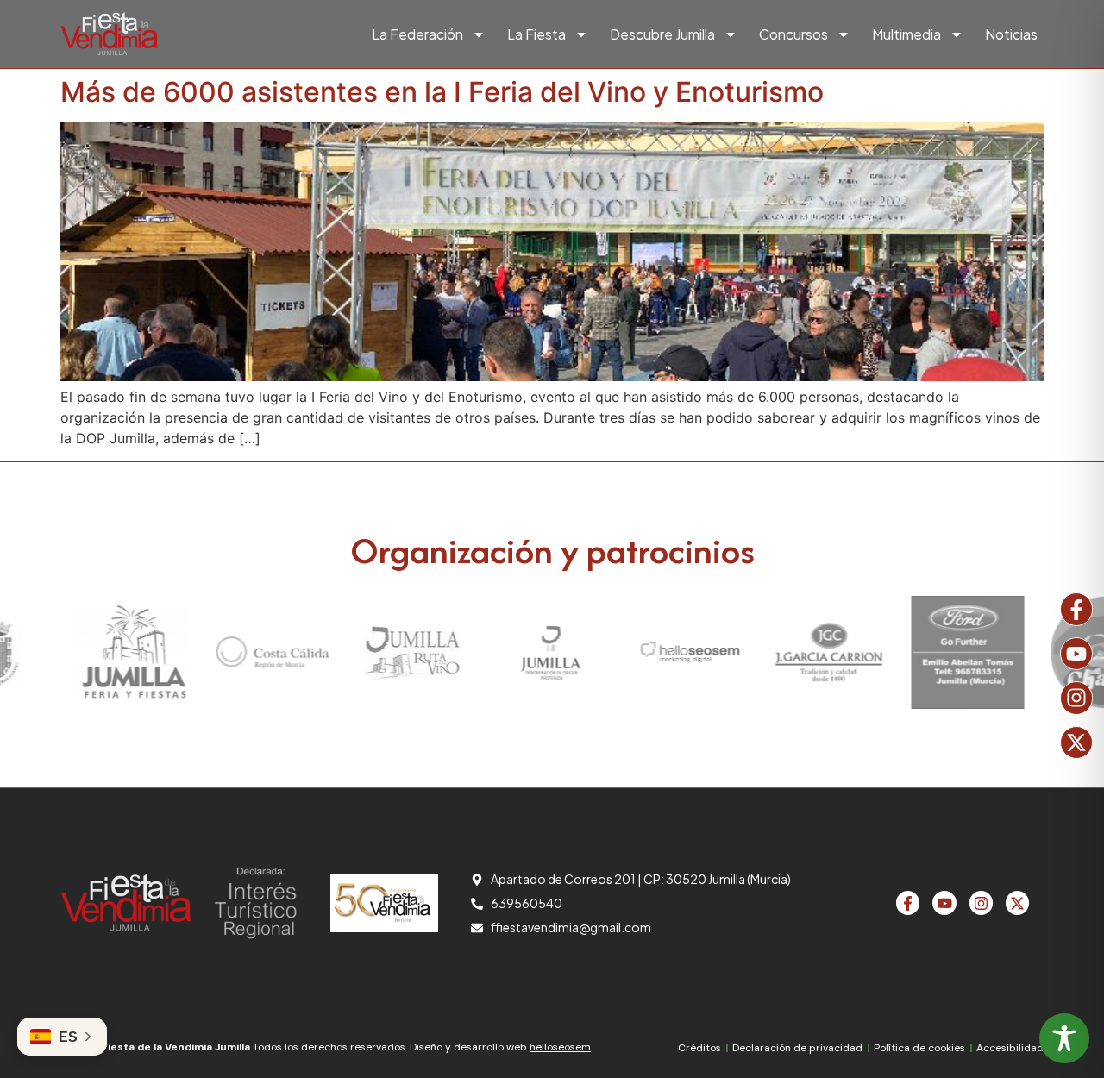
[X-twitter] (1076, 742)
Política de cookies (919, 1048)
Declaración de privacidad (797, 1048)
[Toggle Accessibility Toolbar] (1064, 1038)
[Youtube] (1076, 653)
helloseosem (560, 1047)
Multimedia (906, 34)
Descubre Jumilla (662, 34)
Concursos (793, 34)
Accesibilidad (1010, 1048)
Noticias (1011, 34)
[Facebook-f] (1076, 608)
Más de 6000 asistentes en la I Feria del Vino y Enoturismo (442, 92)
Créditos (699, 1048)
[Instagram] (1076, 697)
